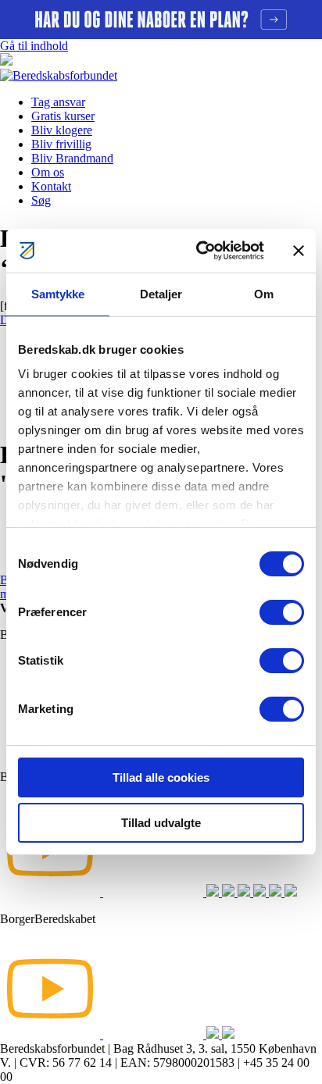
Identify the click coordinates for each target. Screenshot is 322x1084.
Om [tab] (264, 294)
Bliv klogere (61, 130)
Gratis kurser (63, 116)
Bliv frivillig (61, 144)
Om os (47, 172)
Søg (41, 200)
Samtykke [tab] (58, 294)
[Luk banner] (298, 250)
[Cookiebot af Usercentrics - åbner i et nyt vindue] (199, 251)
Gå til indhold (34, 45)
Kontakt (51, 186)
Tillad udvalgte (161, 822)
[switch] (281, 612)
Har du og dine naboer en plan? (161, 19)
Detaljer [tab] (161, 294)
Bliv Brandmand (72, 158)
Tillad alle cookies (161, 777)
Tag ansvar (58, 102)
